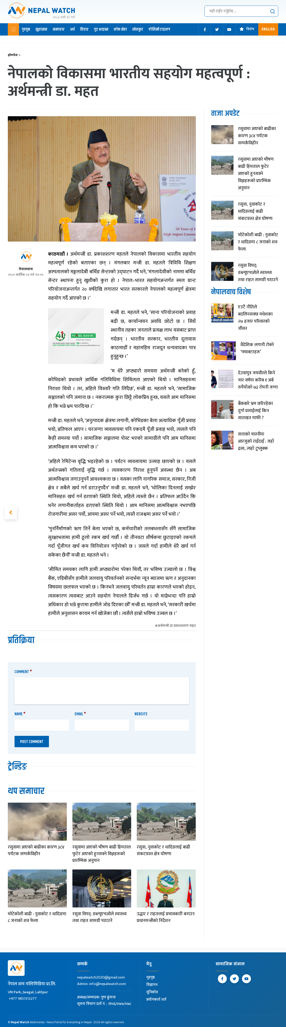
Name (20, 714)
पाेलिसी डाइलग (159, 29)
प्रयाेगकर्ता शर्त (156, 999)
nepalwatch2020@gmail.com (101, 977)
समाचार (59, 29)
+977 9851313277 (23, 998)
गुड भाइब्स (101, 29)
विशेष (250, 29)
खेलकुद (137, 29)
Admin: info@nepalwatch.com (101, 984)
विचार (84, 29)
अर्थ (72, 29)
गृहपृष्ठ (26, 29)
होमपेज (14, 55)
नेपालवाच (26, 269)
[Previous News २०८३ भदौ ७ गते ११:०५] (10, 512)
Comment (23, 672)
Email (80, 714)
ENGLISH (268, 29)
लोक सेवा (120, 29)
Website (141, 714)
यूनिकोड (152, 992)
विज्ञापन (152, 985)
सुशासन (41, 29)
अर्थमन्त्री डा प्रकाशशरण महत (176, 626)
